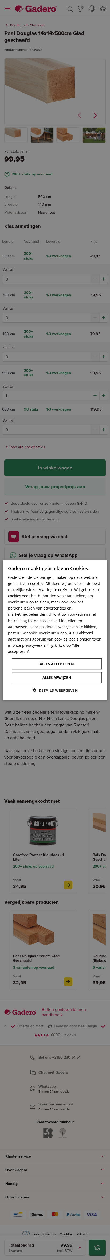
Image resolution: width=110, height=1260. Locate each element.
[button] (55, 690)
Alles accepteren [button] (57, 663)
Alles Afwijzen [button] (57, 677)
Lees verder (41, 651)
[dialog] (55, 630)
